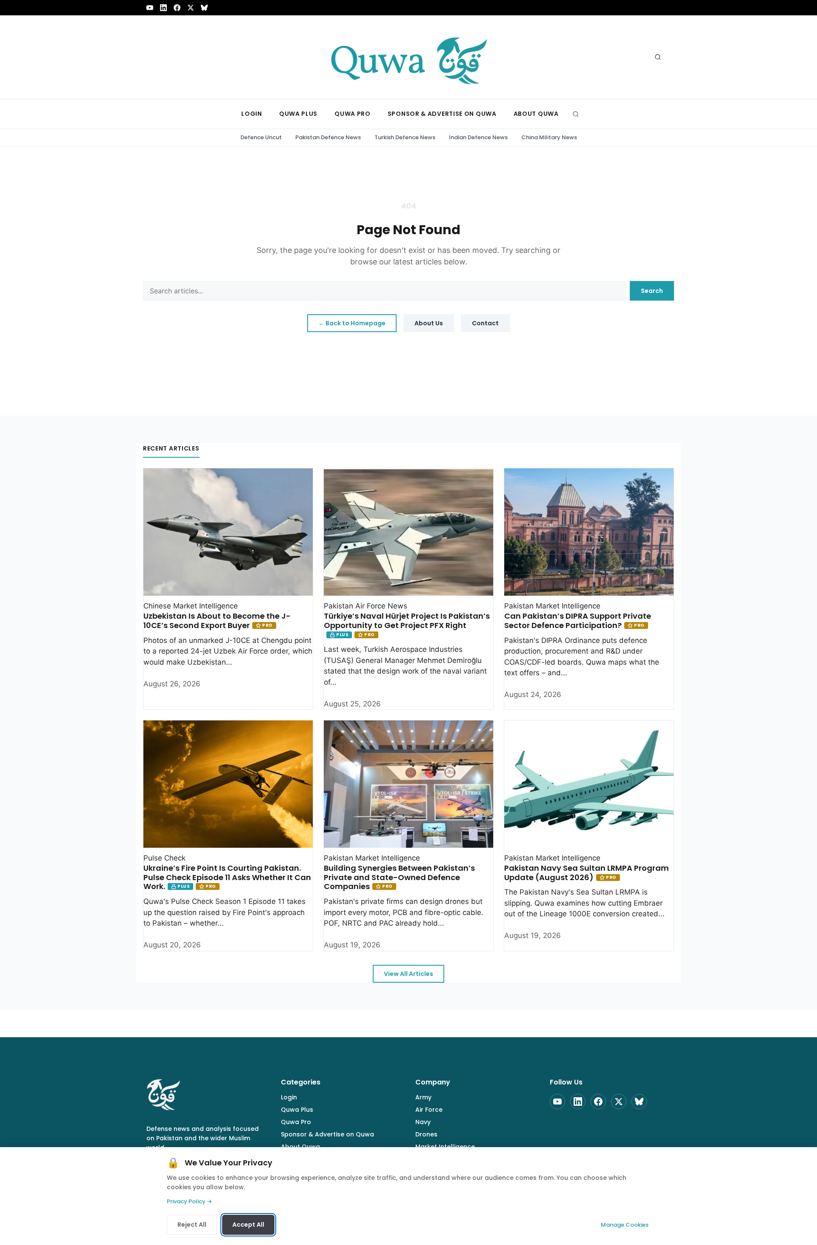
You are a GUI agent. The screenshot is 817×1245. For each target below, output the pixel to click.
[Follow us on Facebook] (177, 7)
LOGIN (251, 113)
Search (652, 291)
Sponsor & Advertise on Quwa (327, 1134)
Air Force (429, 1109)
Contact (485, 323)
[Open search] (657, 57)
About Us (428, 323)
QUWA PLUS (298, 113)
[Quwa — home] (408, 57)
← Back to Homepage (352, 323)
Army (423, 1097)
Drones (426, 1134)
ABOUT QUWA (536, 113)
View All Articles (408, 974)
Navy (423, 1122)
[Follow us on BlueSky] (204, 7)
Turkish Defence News (404, 137)
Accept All (248, 1224)
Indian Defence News (478, 137)
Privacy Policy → (189, 1201)
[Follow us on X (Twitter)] (190, 7)
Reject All (191, 1224)
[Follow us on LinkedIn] (163, 7)
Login (289, 1097)
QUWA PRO (352, 113)
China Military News (549, 137)
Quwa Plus (297, 1109)
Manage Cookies (624, 1225)
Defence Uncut (261, 137)
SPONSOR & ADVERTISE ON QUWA (442, 113)
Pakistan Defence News (328, 137)
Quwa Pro (296, 1122)
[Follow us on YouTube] (149, 7)
